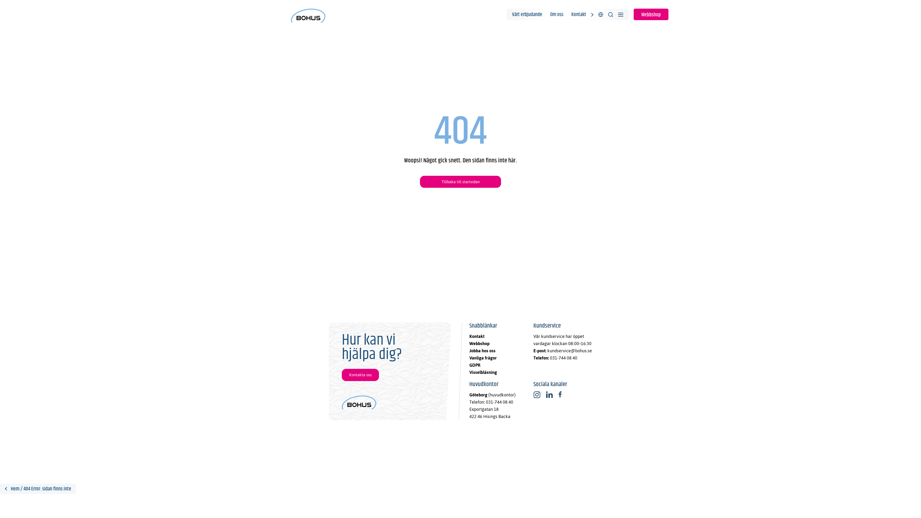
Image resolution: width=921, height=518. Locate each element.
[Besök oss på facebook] (560, 394)
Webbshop (651, 15)
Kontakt (578, 15)
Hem (15, 489)
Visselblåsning (483, 372)
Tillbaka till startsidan (461, 182)
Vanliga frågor (483, 358)
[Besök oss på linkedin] (549, 394)
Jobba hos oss (482, 351)
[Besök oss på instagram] (536, 394)
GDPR (474, 365)
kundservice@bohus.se (569, 351)
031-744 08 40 (563, 358)
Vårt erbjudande (527, 15)
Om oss (556, 15)
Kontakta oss (360, 375)
